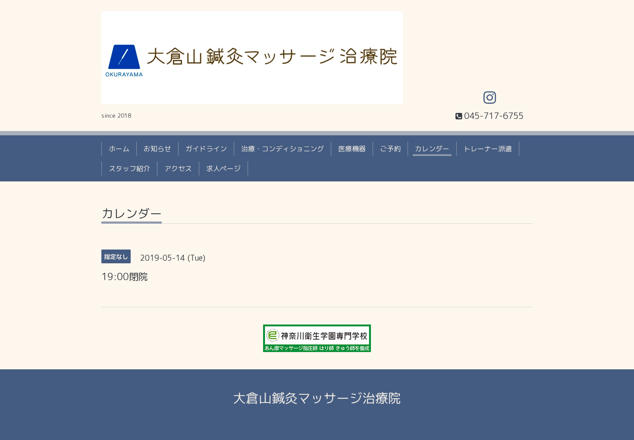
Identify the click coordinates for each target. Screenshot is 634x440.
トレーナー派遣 (488, 148)
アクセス (178, 168)
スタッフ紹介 (129, 168)
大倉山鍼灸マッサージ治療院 (317, 398)
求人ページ (223, 168)
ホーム (119, 148)
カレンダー (432, 148)
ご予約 (390, 148)
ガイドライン (206, 148)
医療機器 (352, 148)
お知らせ (157, 148)
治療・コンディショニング (282, 148)
